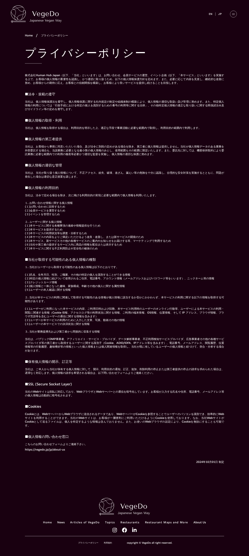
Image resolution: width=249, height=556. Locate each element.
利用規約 (108, 543)
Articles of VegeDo (85, 522)
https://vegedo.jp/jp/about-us (45, 449)
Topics (110, 522)
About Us (199, 522)
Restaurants (130, 522)
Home (29, 35)
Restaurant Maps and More (166, 522)
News (61, 522)
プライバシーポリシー (88, 543)
